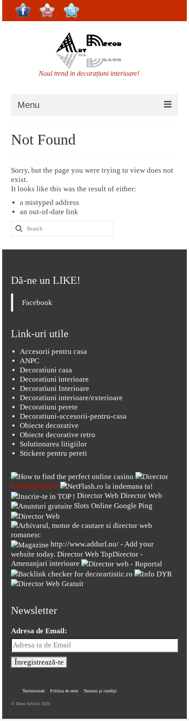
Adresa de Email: (39, 631)
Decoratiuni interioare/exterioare (71, 398)
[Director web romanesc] (35, 515)
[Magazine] (30, 544)
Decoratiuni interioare (54, 379)
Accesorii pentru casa (53, 351)
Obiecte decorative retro (57, 435)
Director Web (98, 495)
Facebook (37, 302)
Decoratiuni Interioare (54, 388)
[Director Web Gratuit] (47, 583)
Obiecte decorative (49, 425)
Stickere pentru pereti (53, 453)
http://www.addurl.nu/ (85, 544)
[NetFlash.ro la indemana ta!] (106, 486)
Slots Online (93, 506)
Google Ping (133, 506)
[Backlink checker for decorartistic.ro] (72, 573)
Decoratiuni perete (49, 407)
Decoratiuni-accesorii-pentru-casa (73, 416)
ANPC (29, 361)
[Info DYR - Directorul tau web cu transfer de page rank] (153, 573)
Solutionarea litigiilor (53, 444)
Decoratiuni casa (46, 370)
